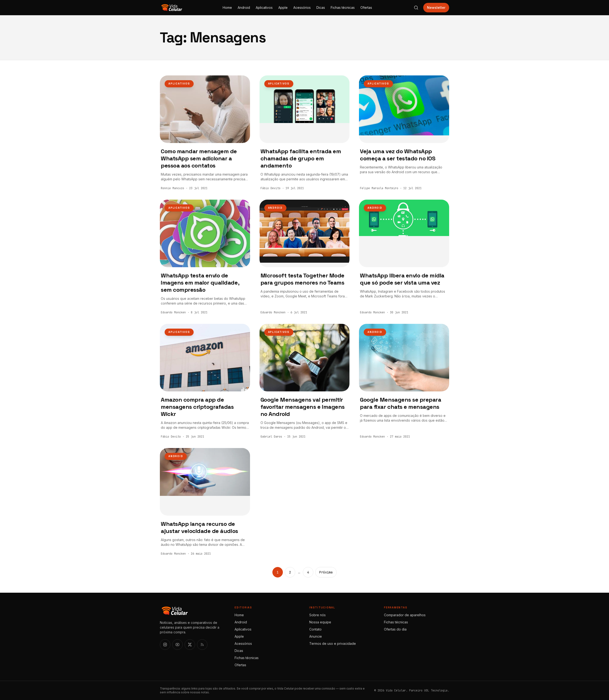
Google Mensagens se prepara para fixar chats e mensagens (400, 403)
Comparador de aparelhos (405, 615)
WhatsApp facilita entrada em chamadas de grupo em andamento (300, 158)
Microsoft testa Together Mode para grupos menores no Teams (302, 279)
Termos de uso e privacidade (332, 643)
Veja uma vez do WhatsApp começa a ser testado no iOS (397, 155)
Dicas (320, 7)
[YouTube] (177, 644)
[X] (190, 644)
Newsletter (436, 7)
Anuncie (315, 636)
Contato (315, 629)
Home (227, 7)
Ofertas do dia (395, 629)
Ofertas (366, 7)
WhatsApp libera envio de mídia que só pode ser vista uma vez (402, 279)
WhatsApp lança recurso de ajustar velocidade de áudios (199, 527)
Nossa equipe (320, 622)
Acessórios (302, 7)
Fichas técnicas (343, 7)
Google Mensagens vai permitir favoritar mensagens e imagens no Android (302, 407)
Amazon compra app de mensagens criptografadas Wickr (197, 407)
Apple (283, 7)
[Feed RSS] (202, 644)
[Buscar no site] (416, 7)
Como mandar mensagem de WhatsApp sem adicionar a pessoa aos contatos (199, 158)
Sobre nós (317, 615)
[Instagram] (165, 644)
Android (244, 7)
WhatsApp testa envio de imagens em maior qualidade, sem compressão (200, 282)
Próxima (326, 572)
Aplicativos (264, 7)
